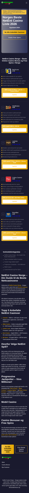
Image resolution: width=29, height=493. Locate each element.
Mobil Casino (7, 267)
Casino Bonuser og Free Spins (12, 269)
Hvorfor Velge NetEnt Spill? (11, 262)
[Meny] (26, 3)
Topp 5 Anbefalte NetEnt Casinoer (13, 259)
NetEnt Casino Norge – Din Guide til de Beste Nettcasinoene (14, 255)
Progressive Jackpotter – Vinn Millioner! (14, 264)
